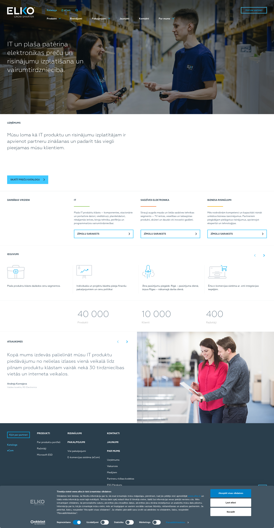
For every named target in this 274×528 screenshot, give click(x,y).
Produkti (52, 18)
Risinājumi (76, 18)
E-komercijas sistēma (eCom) (84, 457)
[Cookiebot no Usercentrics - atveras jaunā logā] (37, 522)
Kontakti (144, 18)
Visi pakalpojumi (77, 451)
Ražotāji (41, 448)
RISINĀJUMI (75, 433)
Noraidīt (231, 512)
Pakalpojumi (99, 18)
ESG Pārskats (114, 485)
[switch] (105, 522)
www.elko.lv (194, 496)
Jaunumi (124, 18)
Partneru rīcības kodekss (120, 478)
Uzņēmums (113, 460)
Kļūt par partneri (254, 10)
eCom (67, 10)
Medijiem (112, 472)
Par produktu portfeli (48, 442)
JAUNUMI (112, 442)
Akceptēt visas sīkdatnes (230, 493)
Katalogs (52, 10)
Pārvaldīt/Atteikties (175, 522)
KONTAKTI (113, 433)
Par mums (164, 18)
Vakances (112, 466)
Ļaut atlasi (231, 502)
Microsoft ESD (45, 454)
